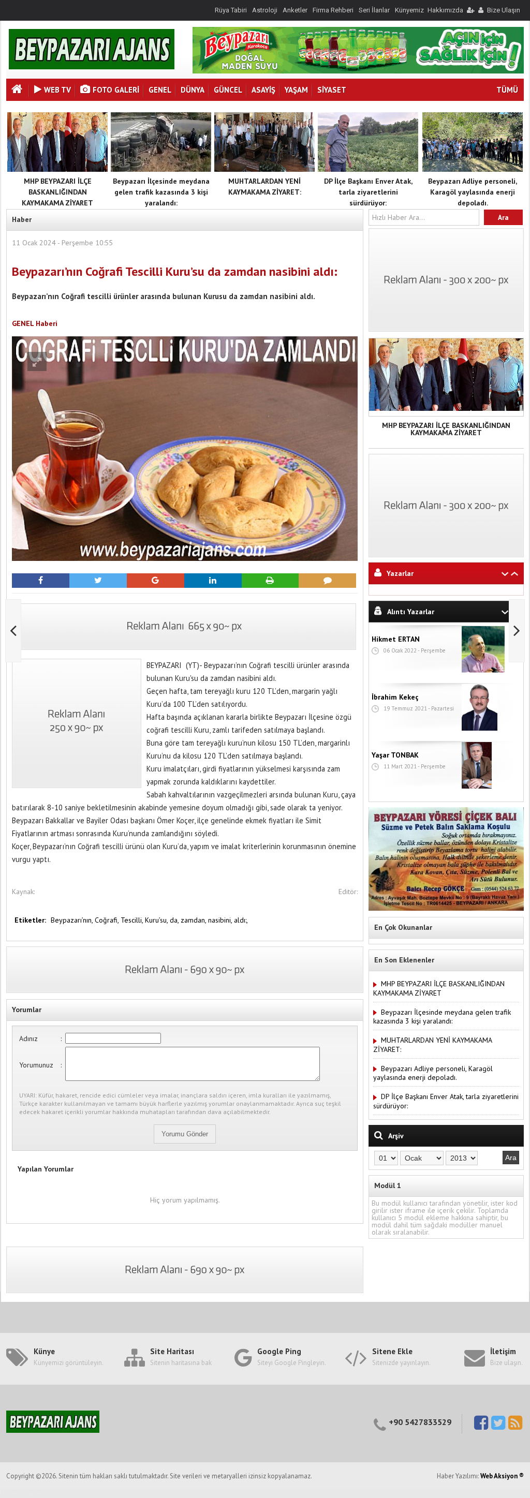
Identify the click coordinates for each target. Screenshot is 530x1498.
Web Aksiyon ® (502, 1476)
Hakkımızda (445, 10)
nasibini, (221, 920)
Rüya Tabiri (231, 10)
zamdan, (194, 920)
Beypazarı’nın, (73, 920)
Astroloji (264, 10)
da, (175, 920)
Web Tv (57, 90)
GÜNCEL (228, 90)
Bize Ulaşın (503, 10)
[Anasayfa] (18, 90)
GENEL (160, 90)
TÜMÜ (507, 90)
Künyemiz (409, 10)
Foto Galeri (116, 90)
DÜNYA (192, 90)
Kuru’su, (157, 920)
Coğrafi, (108, 920)
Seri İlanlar (374, 10)
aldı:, (241, 920)
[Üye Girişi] (470, 10)
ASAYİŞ (263, 90)
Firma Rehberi (333, 10)
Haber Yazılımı (22, 1493)
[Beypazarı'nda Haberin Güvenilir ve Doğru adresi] (91, 66)
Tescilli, (133, 920)
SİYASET (331, 90)
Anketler (295, 10)
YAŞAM (296, 90)
